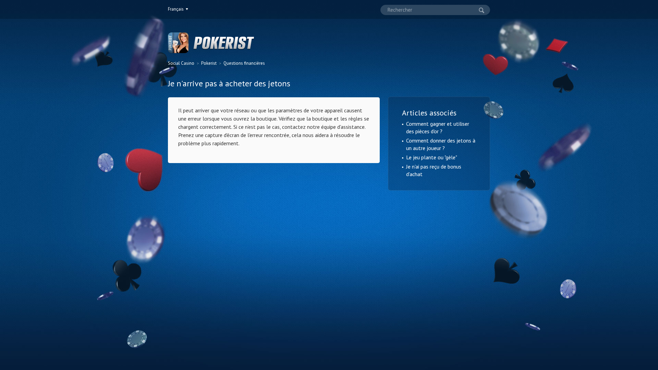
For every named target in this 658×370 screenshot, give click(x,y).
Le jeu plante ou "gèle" (431, 157)
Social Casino (181, 63)
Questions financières (244, 63)
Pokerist (209, 63)
